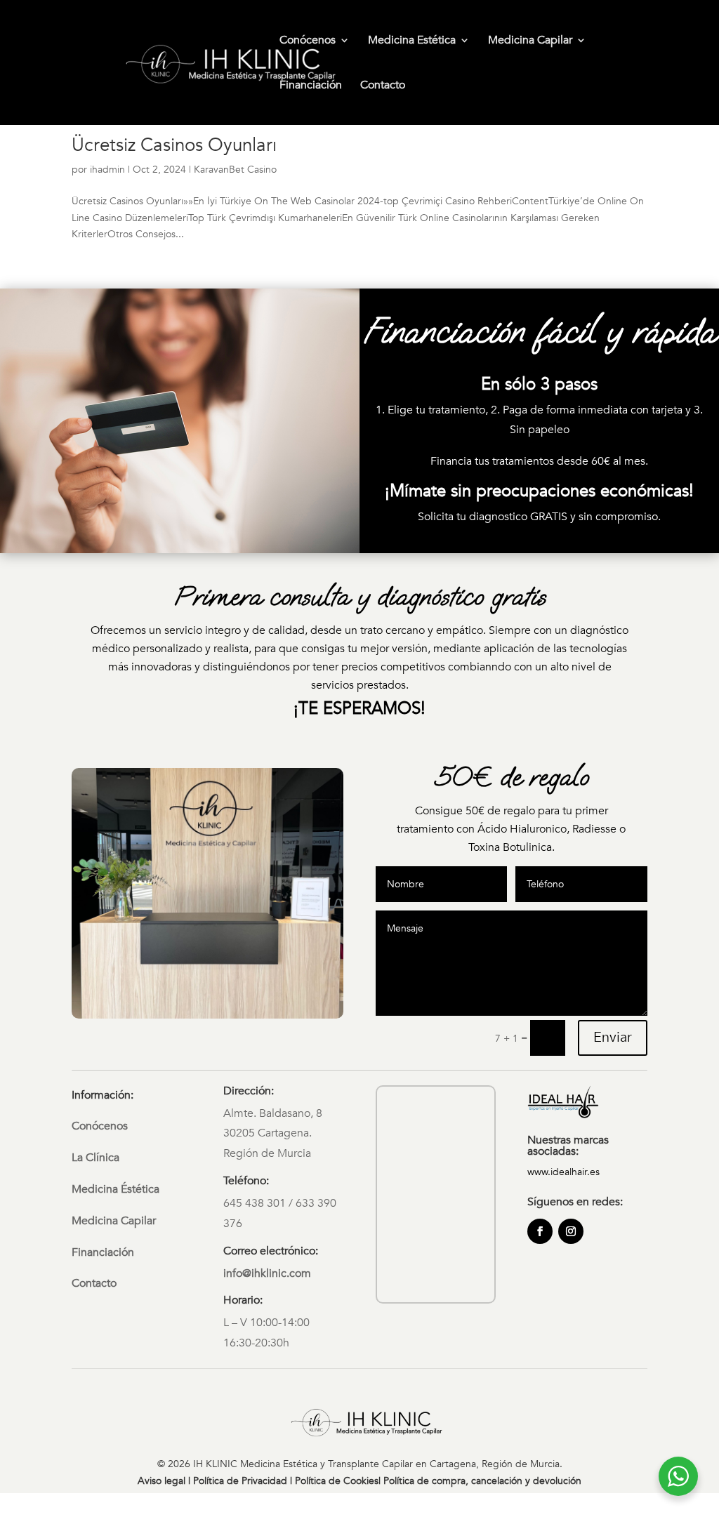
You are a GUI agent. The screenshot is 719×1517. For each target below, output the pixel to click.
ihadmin (107, 169)
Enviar (612, 1037)
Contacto (382, 86)
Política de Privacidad (240, 1481)
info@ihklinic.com (267, 1273)
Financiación (310, 86)
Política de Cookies (336, 1481)
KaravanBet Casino (235, 169)
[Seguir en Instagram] (570, 1231)
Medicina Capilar (530, 41)
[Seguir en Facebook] (540, 1231)
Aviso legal (161, 1481)
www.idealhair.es (563, 1172)
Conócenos (307, 41)
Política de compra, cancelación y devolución (482, 1481)
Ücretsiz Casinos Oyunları (174, 145)
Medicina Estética (412, 41)
